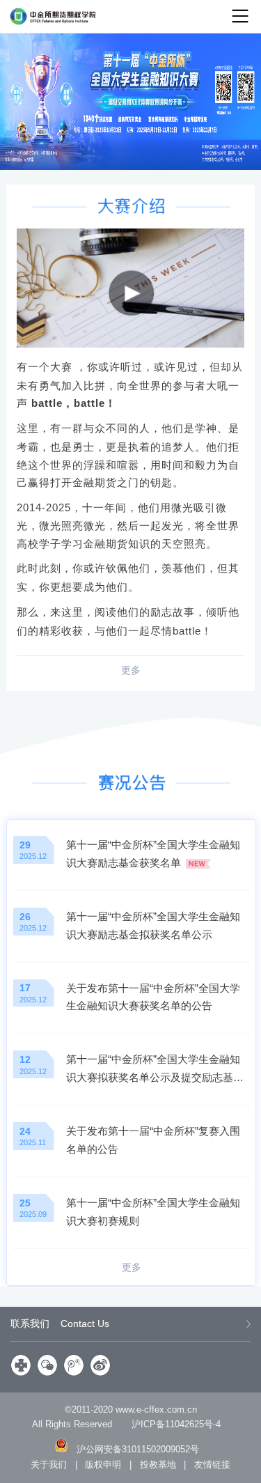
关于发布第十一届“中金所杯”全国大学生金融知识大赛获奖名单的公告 (153, 997)
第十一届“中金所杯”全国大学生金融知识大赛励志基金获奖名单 (153, 854)
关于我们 (49, 1464)
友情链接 (212, 1464)
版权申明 (103, 1464)
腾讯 (74, 1365)
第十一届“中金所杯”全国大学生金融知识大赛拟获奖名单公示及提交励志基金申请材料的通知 (155, 1069)
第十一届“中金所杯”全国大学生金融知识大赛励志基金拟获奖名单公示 (153, 925)
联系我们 (59, 1323)
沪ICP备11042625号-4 (176, 1424)
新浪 (101, 1365)
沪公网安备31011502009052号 (138, 1449)
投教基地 (158, 1464)
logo (53, 16)
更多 (131, 670)
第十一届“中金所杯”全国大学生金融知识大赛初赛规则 (153, 1212)
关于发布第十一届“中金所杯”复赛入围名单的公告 (153, 1140)
